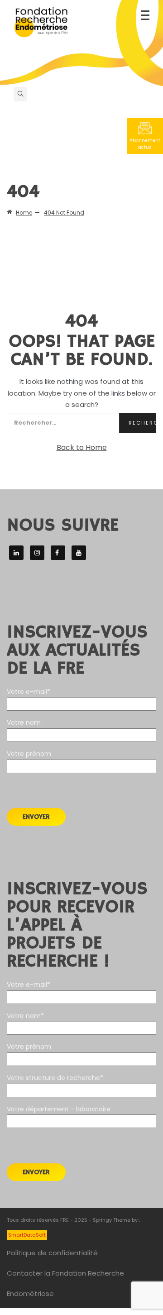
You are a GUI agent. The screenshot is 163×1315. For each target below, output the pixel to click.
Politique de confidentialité (52, 1253)
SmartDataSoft (27, 1234)
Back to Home (82, 447)
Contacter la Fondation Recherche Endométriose (65, 1283)
